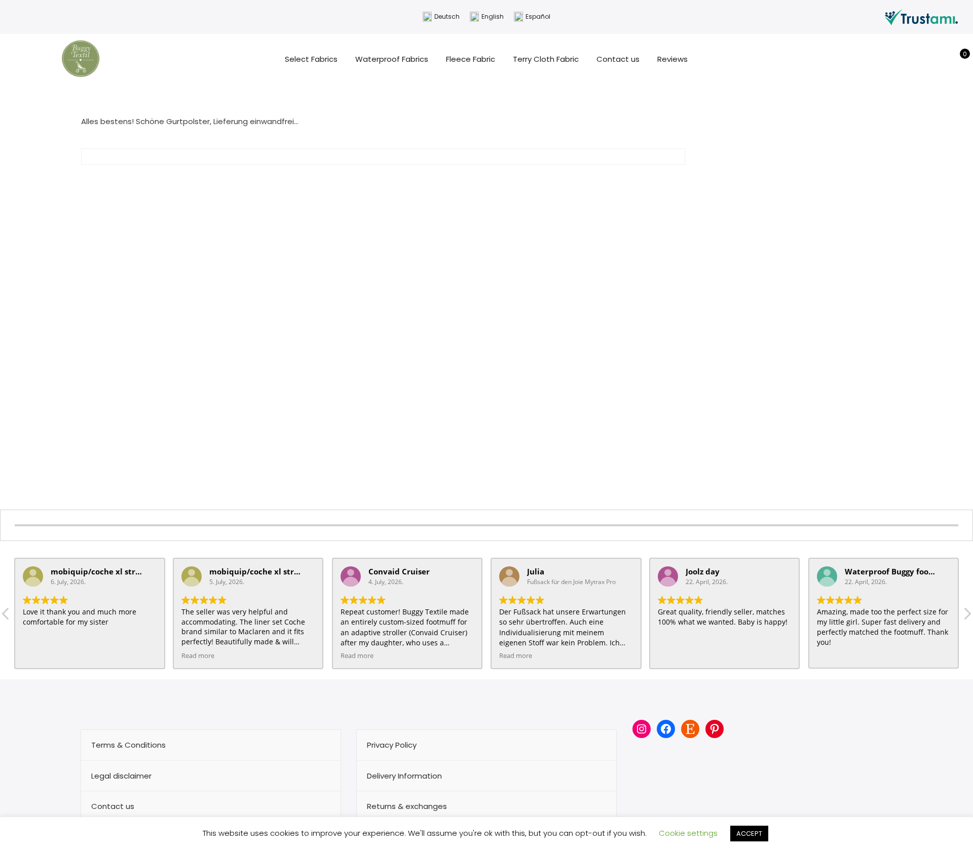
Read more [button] (197, 655)
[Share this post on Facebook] (337, 180)
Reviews (672, 59)
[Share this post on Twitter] (356, 180)
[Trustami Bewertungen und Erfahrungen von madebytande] (921, 16)
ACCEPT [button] (749, 833)
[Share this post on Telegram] (429, 180)
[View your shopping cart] (957, 59)
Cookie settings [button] (688, 833)
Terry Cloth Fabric (546, 59)
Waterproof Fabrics (391, 59)
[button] (967, 616)
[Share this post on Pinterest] (374, 180)
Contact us (618, 59)
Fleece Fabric (470, 59)
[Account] (942, 59)
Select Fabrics (311, 59)
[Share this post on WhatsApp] (410, 180)
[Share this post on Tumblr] (392, 180)
